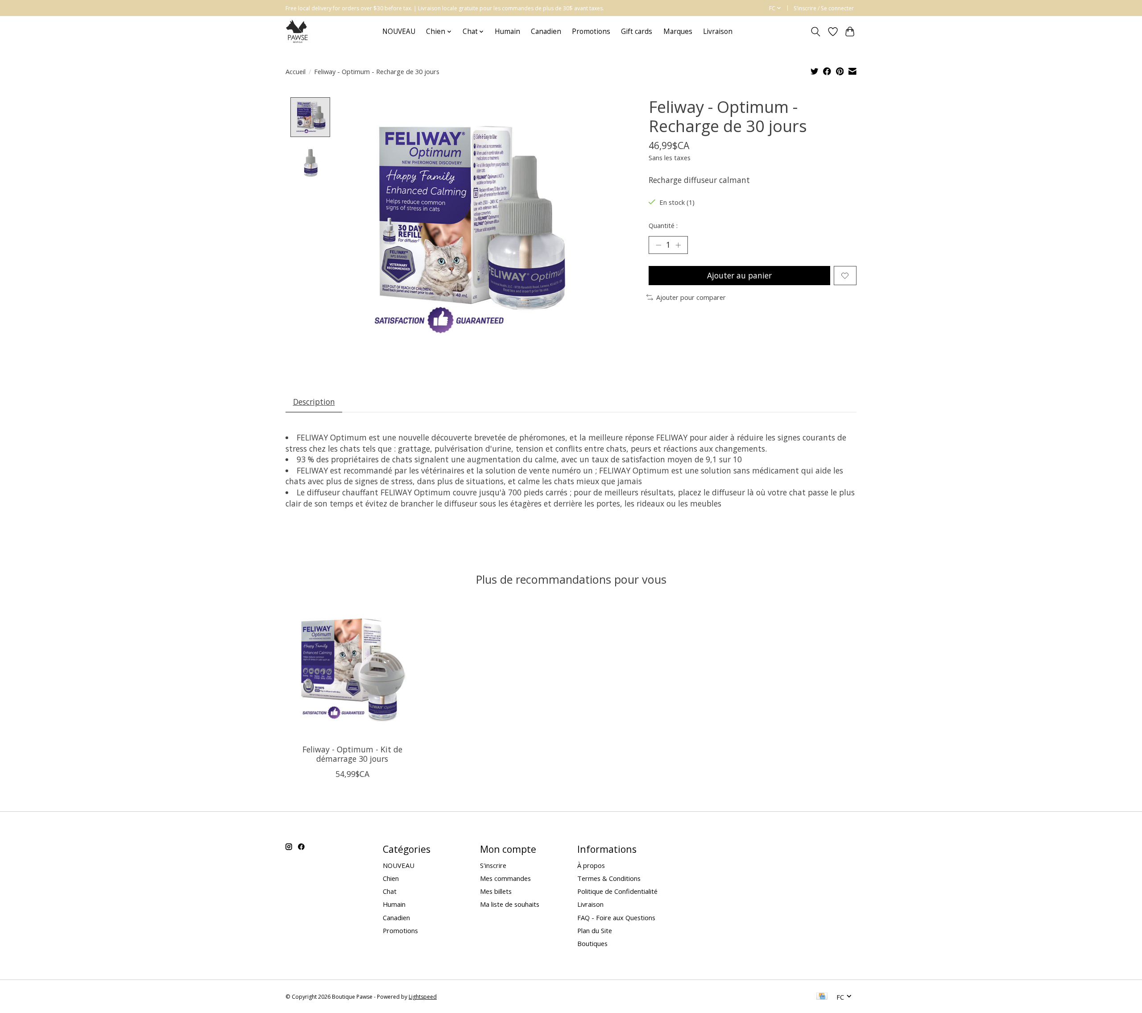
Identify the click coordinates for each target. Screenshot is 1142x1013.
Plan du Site (594, 930)
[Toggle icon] (815, 32)
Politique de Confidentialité (617, 891)
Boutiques (592, 943)
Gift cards (636, 31)
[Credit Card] (822, 996)
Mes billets (496, 891)
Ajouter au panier (739, 275)
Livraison (717, 31)
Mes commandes (505, 878)
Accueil (296, 71)
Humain (507, 31)
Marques (677, 31)
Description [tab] (314, 401)
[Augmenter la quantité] (678, 245)
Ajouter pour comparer (691, 297)
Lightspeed (423, 997)
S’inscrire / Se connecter (824, 8)
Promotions (591, 31)
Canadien (546, 31)
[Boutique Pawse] (298, 31)
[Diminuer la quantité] (658, 245)
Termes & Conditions (609, 878)
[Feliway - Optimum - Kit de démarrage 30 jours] (352, 670)
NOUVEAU (398, 31)
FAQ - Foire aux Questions (616, 917)
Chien (391, 878)
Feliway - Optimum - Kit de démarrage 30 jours (352, 754)
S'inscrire (493, 865)
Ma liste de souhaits (509, 904)
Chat (390, 891)
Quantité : (663, 225)
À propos (591, 865)
